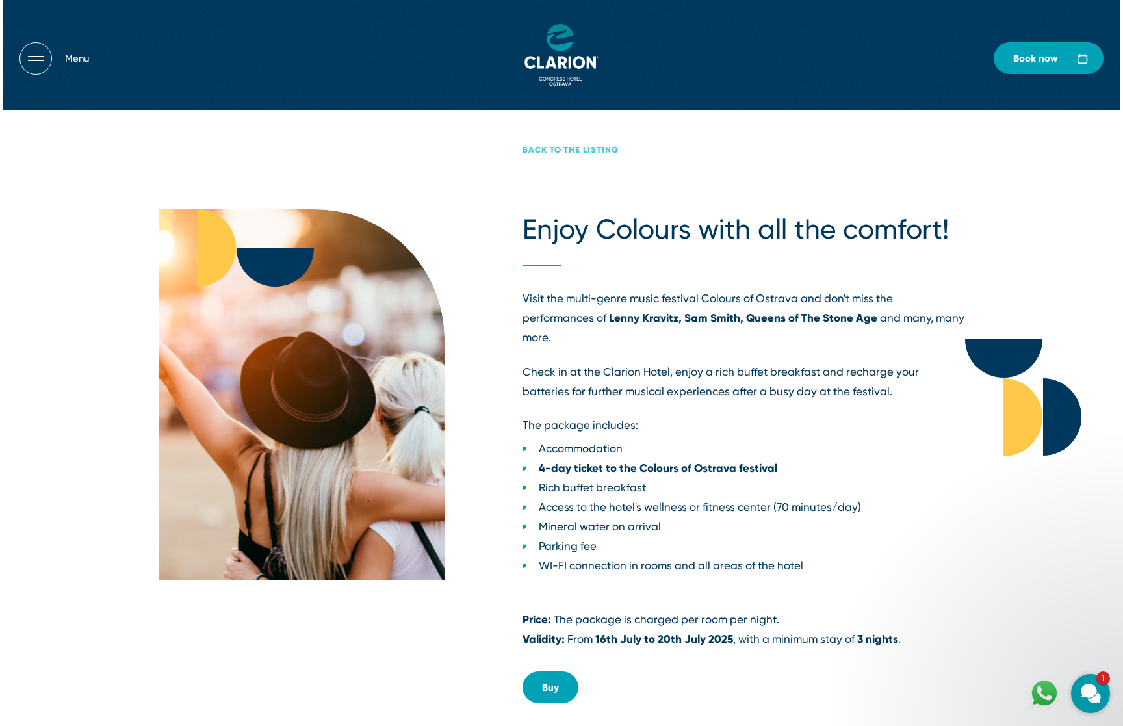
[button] (1012, 536)
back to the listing (571, 149)
